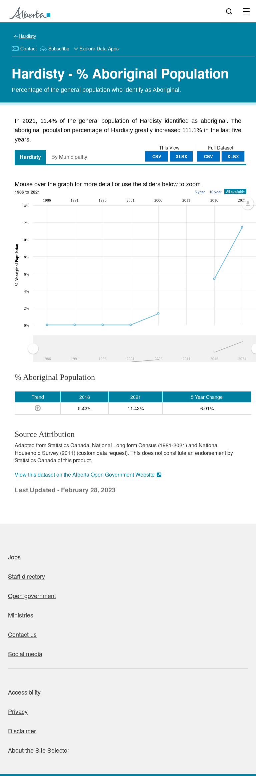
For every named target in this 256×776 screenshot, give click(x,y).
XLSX (233, 156)
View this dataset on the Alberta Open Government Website (85, 474)
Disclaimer (22, 730)
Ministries (20, 614)
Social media (25, 653)
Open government (32, 595)
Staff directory (26, 576)
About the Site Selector (38, 750)
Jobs (14, 556)
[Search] (229, 11)
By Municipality (69, 157)
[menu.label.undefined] (248, 204)
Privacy (18, 711)
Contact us (22, 634)
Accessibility (24, 692)
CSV (208, 156)
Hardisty (27, 36)
